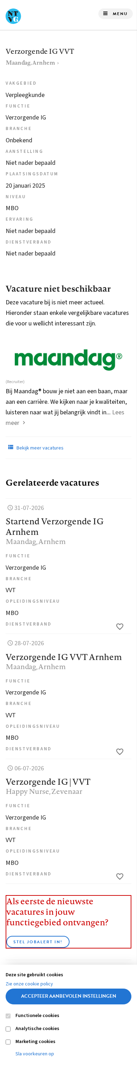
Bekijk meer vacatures (39, 448)
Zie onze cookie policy (29, 984)
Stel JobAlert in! (38, 942)
